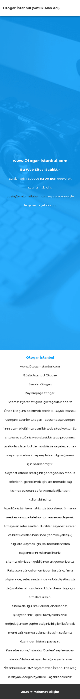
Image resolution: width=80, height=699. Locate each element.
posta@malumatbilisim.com (27, 196)
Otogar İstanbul (17, 8)
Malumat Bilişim (46, 691)
